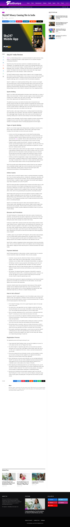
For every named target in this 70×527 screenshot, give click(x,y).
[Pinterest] (3, 65)
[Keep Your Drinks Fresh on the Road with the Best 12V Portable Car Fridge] (52, 17)
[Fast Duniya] (13, 3)
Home (28, 3)
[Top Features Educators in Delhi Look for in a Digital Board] (52, 30)
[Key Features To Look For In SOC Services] (52, 37)
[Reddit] (3, 68)
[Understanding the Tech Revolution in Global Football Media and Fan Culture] (9, 476)
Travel (62, 3)
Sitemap (43, 520)
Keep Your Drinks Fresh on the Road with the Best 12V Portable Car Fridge (62, 17)
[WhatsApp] (3, 74)
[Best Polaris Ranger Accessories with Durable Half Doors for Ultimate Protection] (52, 24)
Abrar (6, 18)
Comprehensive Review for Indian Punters (38, 482)
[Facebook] (3, 57)
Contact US (36, 520)
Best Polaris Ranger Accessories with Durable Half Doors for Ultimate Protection (62, 23)
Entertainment (38, 3)
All (3, 12)
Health (49, 3)
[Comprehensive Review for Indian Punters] (38, 476)
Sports (54, 3)
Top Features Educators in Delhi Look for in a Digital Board (61, 30)
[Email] (3, 76)
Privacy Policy (28, 520)
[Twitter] (3, 60)
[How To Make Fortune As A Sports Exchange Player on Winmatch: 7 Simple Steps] (23, 476)
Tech (58, 3)
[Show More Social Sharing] (44, 21)
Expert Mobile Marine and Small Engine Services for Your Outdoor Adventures (21, 7)
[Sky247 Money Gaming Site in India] (23, 38)
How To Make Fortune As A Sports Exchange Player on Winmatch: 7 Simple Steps (23, 483)
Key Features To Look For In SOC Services (61, 36)
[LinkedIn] (3, 62)
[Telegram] (3, 71)
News (32, 3)
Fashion (44, 3)
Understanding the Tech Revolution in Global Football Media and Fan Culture (8, 483)
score (16, 138)
